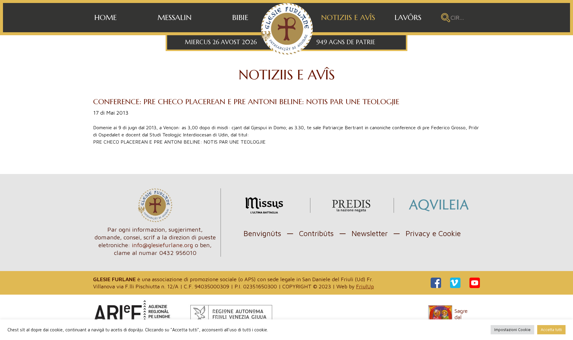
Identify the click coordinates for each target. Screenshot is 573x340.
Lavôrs (408, 17)
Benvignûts (262, 233)
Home (105, 17)
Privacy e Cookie (433, 233)
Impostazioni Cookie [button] (512, 329)
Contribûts (316, 233)
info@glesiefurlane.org (162, 244)
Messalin (175, 17)
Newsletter (370, 233)
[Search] (445, 17)
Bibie (240, 17)
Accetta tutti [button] (551, 329)
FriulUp (365, 286)
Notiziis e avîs (348, 17)
